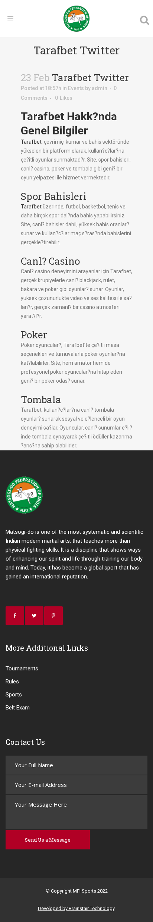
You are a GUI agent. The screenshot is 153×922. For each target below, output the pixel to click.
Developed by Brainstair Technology (76, 908)
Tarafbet (31, 142)
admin (99, 88)
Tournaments (22, 668)
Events (76, 88)
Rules (12, 681)
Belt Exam (18, 707)
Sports (14, 694)
